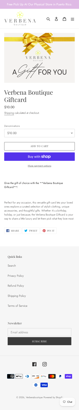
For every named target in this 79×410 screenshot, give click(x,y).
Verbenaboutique (34, 397)
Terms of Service (17, 306)
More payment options (39, 166)
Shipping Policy (17, 296)
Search (12, 266)
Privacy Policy (16, 276)
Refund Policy (16, 286)
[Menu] (72, 19)
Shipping (9, 113)
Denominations (12, 126)
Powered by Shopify (53, 397)
